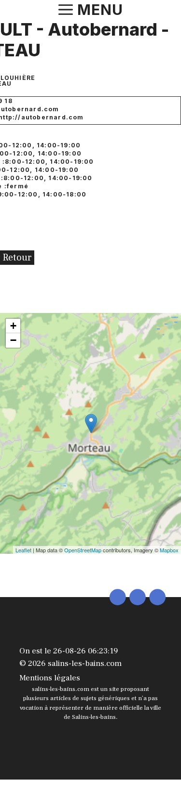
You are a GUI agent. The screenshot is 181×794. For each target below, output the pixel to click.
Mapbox (169, 550)
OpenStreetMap (82, 550)
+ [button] (13, 326)
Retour (17, 257)
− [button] (13, 340)
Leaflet (23, 550)
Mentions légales (49, 678)
